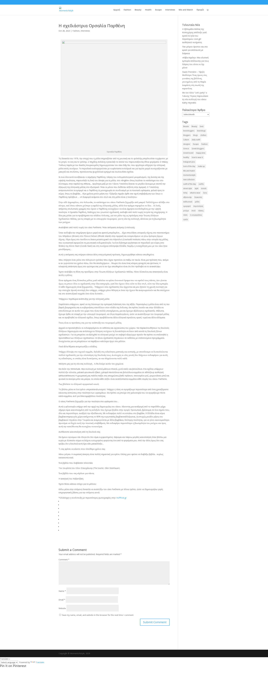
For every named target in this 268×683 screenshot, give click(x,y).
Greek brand (188, 153)
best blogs (201, 131)
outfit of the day (189, 184)
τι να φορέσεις (196, 215)
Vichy (185, 193)
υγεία (185, 219)
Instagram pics (189, 162)
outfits (201, 184)
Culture (186, 139)
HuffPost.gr (121, 497)
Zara (205, 193)
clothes (203, 135)
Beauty (138, 10)
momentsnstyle (189, 175)
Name (62, 591)
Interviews (170, 10)
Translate (40, 662)
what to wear (195, 193)
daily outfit (196, 139)
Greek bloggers (198, 148)
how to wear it (197, 157)
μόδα (197, 202)
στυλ (193, 210)
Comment (64, 559)
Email (62, 599)
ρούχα (186, 210)
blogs (195, 135)
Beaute (186, 126)
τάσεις (201, 210)
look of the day (189, 166)
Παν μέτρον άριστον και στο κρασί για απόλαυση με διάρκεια (195, 50)
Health (148, 10)
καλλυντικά (187, 202)
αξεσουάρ (187, 197)
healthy (186, 157)
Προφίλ (200, 10)
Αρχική (116, 10)
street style (187, 188)
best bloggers (188, 131)
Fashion (127, 10)
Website (62, 608)
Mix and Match (186, 10)
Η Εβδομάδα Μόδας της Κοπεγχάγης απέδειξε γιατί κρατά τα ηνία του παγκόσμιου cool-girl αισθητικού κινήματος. (194, 36)
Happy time (200, 153)
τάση (185, 215)
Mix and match (189, 171)
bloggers (186, 135)
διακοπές (198, 197)
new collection (189, 179)
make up (201, 166)
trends (203, 188)
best (201, 126)
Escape (158, 10)
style (196, 188)
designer (186, 144)
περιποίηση (198, 206)
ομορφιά (187, 206)
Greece (186, 148)
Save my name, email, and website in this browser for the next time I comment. (98, 615)
